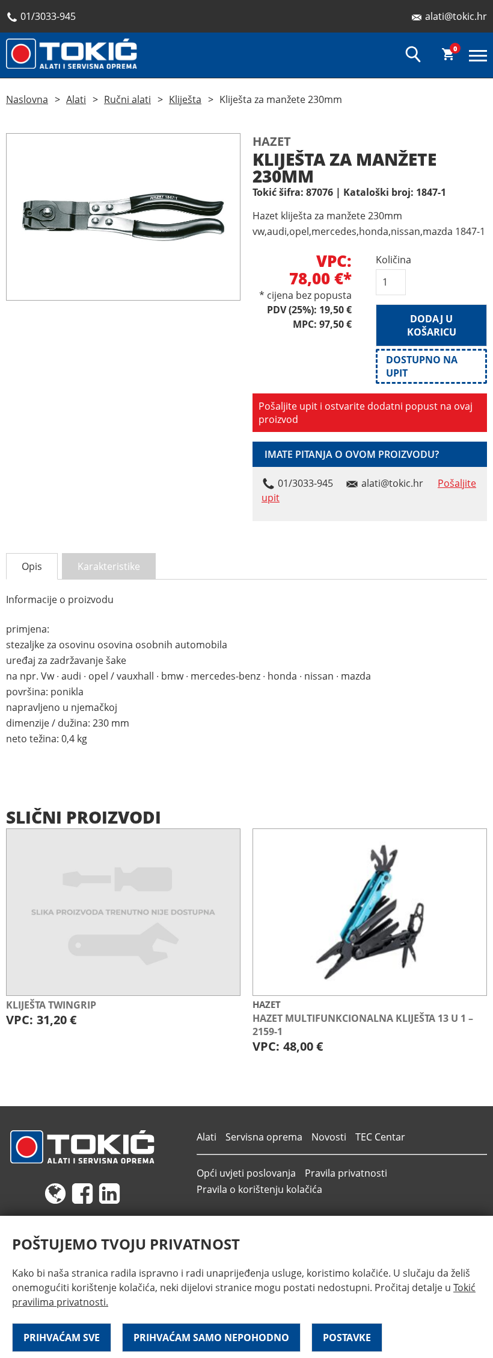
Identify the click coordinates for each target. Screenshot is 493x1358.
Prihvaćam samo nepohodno (211, 1337)
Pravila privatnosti (346, 1173)
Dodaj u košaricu (431, 325)
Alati (76, 99)
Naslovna (27, 99)
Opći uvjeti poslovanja (246, 1173)
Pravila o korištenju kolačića (259, 1189)
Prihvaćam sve (61, 1337)
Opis (32, 566)
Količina (391, 259)
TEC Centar (380, 1137)
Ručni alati (127, 99)
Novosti (328, 1137)
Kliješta (185, 99)
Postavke (347, 1337)
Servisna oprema (263, 1137)
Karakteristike (109, 566)
